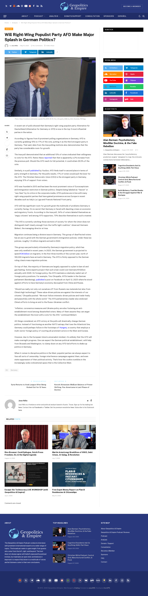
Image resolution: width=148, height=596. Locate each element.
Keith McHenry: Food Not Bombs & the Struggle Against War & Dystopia (130, 192)
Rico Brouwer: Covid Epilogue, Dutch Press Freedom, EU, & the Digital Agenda (24, 453)
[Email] (7, 155)
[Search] (143, 16)
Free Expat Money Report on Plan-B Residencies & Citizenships (68, 491)
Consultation (106, 547)
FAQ (102, 558)
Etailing (77, 588)
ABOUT (25, 16)
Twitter (46, 407)
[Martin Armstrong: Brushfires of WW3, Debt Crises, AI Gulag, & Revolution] (74, 437)
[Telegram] (7, 137)
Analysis (9, 29)
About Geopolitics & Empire (111, 529)
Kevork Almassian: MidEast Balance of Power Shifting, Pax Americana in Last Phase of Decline (73, 387)
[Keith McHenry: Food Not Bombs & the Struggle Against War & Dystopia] (109, 193)
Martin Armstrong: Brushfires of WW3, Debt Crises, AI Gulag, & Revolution (72, 453)
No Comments (38, 45)
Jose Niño (15, 45)
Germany (14, 370)
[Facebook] (7, 149)
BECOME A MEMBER (132, 6)
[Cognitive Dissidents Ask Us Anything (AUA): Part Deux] (109, 168)
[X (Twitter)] (94, 400)
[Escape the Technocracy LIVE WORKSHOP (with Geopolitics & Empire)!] (26, 474)
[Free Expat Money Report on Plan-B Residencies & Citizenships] (74, 474)
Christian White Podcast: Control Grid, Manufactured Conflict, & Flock (129, 179)
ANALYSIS (53, 16)
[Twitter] (7, 132)
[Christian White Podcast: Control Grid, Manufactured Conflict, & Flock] (109, 180)
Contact (104, 562)
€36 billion (25, 254)
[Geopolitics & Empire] (74, 6)
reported (48, 158)
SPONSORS (109, 16)
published (34, 170)
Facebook (38, 407)
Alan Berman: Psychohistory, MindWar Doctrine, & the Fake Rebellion (120, 143)
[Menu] (4, 16)
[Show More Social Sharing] (57, 52)
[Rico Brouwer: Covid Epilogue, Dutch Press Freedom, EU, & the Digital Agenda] (26, 437)
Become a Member (108, 551)
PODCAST (38, 16)
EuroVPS (107, 588)
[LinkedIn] (7, 143)
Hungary (63, 327)
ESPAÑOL (122, 16)
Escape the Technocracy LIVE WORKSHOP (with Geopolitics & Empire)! (26, 491)
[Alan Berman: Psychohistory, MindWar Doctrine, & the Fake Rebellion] (123, 125)
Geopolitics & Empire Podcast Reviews (115, 532)
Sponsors (104, 554)
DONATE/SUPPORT (72, 16)
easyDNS (92, 588)
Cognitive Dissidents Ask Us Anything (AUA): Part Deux (129, 167)
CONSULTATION (92, 16)
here (20, 407)
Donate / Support (107, 543)
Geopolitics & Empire (112, 150)
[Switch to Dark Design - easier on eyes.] (139, 16)
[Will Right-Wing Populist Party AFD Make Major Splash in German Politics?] (50, 87)
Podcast (107, 135)
